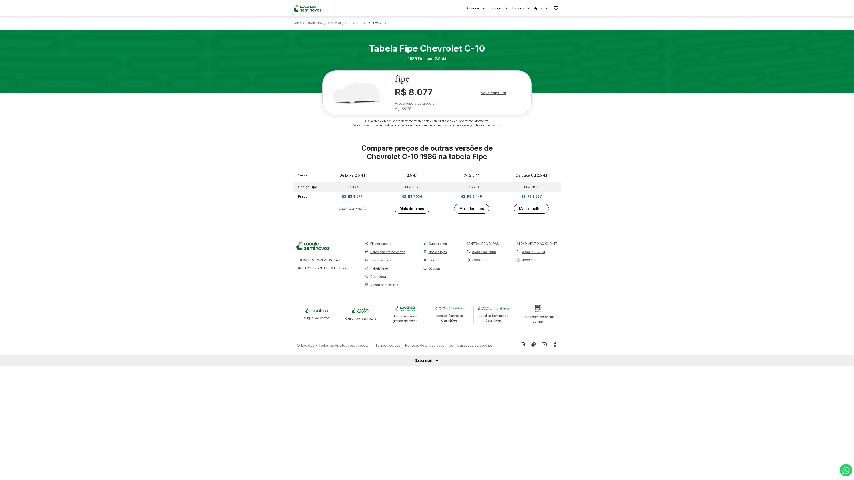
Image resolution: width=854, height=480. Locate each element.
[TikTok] (533, 345)
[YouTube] (544, 345)
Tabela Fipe (314, 23)
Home (297, 23)
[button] (477, 260)
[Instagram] (523, 345)
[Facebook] (555, 345)
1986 (359, 23)
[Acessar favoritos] (555, 8)
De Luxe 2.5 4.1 (377, 23)
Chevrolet (334, 23)
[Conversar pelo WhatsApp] (846, 470)
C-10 (348, 23)
